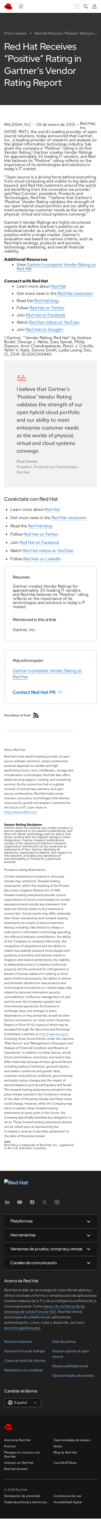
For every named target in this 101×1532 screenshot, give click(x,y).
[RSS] (36, 715)
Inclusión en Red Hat (18, 1463)
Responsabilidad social (70, 1366)
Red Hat (52, 509)
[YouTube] (20, 1204)
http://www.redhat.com (20, 812)
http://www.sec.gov (53, 1034)
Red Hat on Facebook (39, 542)
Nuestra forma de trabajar (24, 1351)
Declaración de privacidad (22, 1496)
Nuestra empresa (18, 1341)
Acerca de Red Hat (17, 1440)
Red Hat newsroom (69, 517)
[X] (44, 1204)
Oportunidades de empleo (73, 1375)
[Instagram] (57, 1204)
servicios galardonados (22, 1328)
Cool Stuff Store (65, 1463)
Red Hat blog (40, 526)
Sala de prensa (64, 1341)
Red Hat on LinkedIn (42, 559)
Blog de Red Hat (65, 1452)
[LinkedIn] (7, 1204)
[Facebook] (32, 1204)
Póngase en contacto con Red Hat (22, 1454)
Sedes (58, 1446)
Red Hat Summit (15, 1469)
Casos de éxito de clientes (25, 1360)
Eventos (10, 1446)
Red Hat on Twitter (40, 534)
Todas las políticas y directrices (25, 1502)
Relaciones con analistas (23, 1370)
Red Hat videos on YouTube (48, 550)
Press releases (16, 33)
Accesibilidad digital (68, 1502)
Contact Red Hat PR (34, 692)
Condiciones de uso (67, 1496)
